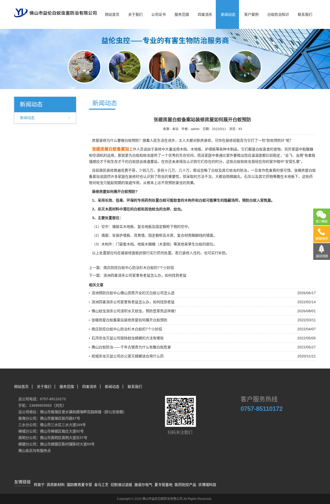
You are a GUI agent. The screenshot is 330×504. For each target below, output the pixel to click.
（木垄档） (164, 244)
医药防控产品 (185, 485)
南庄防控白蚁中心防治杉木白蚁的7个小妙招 (138, 268)
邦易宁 (39, 485)
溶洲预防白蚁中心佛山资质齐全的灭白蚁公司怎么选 (133, 293)
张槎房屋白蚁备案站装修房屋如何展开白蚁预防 (129, 320)
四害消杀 (205, 14)
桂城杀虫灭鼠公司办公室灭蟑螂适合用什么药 (128, 356)
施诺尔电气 (143, 485)
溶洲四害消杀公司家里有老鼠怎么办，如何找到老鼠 (144, 275)
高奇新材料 (56, 485)
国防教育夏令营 (79, 485)
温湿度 (256, 155)
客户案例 (251, 14)
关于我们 (135, 14)
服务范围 (182, 14)
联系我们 (305, 14)
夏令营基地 (163, 485)
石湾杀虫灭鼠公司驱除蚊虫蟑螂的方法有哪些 (128, 338)
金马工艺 (101, 485)
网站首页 (112, 14)
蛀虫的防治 (238, 170)
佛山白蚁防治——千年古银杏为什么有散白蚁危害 (131, 347)
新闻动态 (228, 14)
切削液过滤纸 (121, 485)
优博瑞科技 (207, 485)
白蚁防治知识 (278, 14)
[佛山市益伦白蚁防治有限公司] (55, 8)
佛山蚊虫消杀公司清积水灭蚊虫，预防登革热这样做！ (135, 311)
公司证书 (158, 14)
